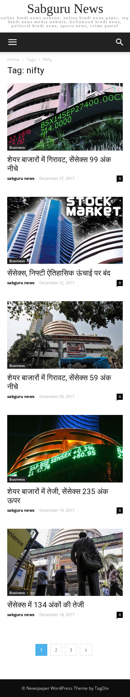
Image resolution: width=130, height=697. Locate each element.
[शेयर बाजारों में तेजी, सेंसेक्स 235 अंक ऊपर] (65, 448)
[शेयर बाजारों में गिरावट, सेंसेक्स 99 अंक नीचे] (65, 117)
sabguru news (20, 178)
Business (17, 147)
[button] (120, 42)
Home (13, 59)
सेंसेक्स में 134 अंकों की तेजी (45, 605)
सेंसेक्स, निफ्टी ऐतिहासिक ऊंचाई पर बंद (58, 273)
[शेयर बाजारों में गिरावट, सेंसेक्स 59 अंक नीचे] (65, 335)
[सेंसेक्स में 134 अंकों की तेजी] (65, 562)
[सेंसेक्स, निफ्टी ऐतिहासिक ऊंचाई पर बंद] (65, 230)
